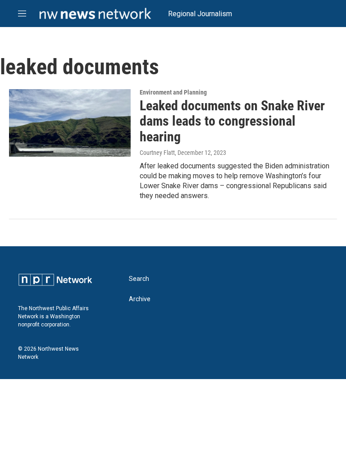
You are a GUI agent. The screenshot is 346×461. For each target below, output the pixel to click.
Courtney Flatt (157, 152)
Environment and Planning (173, 92)
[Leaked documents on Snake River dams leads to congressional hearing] (70, 123)
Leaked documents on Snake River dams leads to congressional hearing (232, 121)
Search (139, 279)
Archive (139, 299)
